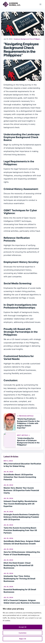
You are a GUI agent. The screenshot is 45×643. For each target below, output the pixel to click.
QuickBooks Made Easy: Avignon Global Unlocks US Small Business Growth (22, 542)
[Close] (42, 607)
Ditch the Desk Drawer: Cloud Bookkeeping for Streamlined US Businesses (18, 565)
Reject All (22, 639)
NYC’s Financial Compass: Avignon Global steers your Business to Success (22, 601)
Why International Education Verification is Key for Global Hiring (22, 465)
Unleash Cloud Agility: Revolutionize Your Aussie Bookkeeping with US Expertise (20, 503)
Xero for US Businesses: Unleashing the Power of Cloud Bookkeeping (22, 553)
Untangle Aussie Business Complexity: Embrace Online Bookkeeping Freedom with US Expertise (21, 517)
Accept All (22, 627)
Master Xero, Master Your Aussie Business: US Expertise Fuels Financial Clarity (21, 490)
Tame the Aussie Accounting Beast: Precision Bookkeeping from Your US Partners (20, 530)
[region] (22, 624)
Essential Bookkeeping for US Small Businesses (20, 590)
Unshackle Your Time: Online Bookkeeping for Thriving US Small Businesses (19, 578)
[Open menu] (40, 4)
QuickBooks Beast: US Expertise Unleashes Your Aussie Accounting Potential (20, 477)
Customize (22, 633)
